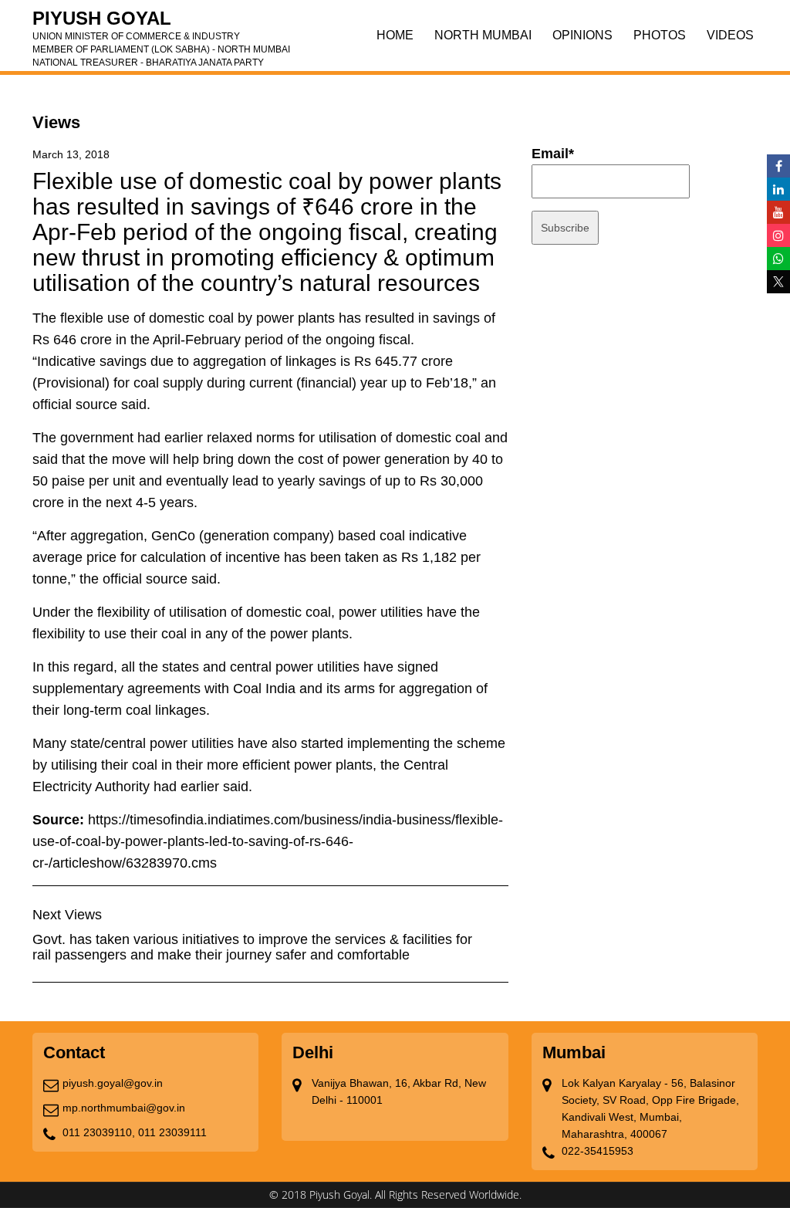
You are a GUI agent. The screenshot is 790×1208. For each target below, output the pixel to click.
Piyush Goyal (161, 23)
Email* (553, 153)
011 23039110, (98, 1132)
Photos (659, 35)
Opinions (582, 35)
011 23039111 (172, 1132)
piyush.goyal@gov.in (112, 1083)
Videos (730, 35)
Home (395, 35)
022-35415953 (597, 1151)
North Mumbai (483, 35)
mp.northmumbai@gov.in (123, 1107)
